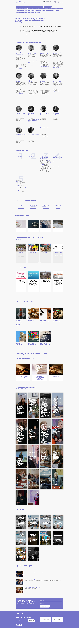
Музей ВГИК (31, 156)
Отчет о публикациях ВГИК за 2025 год (22, 12)
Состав (21, 205)
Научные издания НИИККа (58, 8)
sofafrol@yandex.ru (56, 121)
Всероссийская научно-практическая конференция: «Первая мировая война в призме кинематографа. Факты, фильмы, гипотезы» (32, 482)
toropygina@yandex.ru (19, 93)
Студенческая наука (39, 8)
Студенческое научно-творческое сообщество (33, 579)
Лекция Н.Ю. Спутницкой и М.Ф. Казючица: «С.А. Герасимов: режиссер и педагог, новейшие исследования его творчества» (21, 409)
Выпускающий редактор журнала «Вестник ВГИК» (33, 120)
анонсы (39, 10)
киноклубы (32, 12)
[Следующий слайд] (77, 253)
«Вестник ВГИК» (33, 10)
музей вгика (44, 10)
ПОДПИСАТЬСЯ (31, 620)
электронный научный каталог (53, 10)
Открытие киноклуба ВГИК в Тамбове (33, 493)
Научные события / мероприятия (21, 8)
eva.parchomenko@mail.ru (32, 143)
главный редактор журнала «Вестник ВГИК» (20, 61)
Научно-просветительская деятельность (22, 10)
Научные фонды (31, 8)
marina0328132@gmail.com (44, 136)
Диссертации (58, 205)
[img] (60, 2)
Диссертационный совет (48, 8)
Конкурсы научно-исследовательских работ (33, 587)
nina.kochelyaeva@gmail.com (45, 66)
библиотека (37, 12)
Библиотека (19, 178)
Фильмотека (19, 156)
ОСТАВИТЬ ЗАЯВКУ (45, 606)
